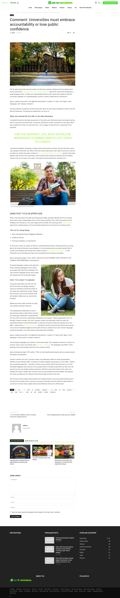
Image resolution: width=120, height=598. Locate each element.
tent (35, 392)
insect (55, 390)
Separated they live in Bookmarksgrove (36, 92)
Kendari (21, 591)
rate (12, 392)
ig (51, 390)
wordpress (52, 392)
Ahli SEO (40, 589)
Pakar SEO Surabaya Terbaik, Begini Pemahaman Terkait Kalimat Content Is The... (64, 560)
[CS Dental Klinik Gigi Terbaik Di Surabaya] (49, 540)
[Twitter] (16, 37)
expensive (44, 390)
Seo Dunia (99, 589)
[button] (14, 3)
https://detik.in (26, 428)
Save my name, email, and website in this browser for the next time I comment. (36, 512)
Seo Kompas (55, 589)
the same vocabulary (43, 345)
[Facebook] (12, 37)
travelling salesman (30, 325)
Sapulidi (89, 591)
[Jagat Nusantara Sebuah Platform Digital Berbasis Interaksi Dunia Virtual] (20, 452)
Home (11, 12)
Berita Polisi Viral (44, 591)
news (63, 390)
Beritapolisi (27, 591)
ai (15, 390)
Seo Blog (12, 589)
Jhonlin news (82, 591)
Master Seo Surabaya (89, 589)
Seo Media (19, 589)
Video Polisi (13, 593)
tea (31, 392)
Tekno (16, 12)
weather (40, 392)
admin (13, 32)
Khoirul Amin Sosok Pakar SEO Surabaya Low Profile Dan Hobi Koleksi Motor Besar (63, 462)
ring (20, 392)
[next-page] (14, 468)
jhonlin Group (26, 589)
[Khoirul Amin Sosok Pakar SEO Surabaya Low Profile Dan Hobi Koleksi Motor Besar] (65, 452)
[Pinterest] (20, 37)
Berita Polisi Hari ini (55, 591)
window (46, 392)
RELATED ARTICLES (17, 441)
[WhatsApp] (25, 37)
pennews (69, 390)
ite (59, 390)
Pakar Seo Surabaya (76, 589)
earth (28, 390)
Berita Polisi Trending (67, 591)
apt (19, 390)
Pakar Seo (34, 589)
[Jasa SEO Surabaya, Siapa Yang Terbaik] (42, 450)
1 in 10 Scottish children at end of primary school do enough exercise (23, 416)
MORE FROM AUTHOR (31, 441)
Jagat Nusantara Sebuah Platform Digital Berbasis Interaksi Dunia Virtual (19, 462)
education (37, 390)
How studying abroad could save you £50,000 (61, 415)
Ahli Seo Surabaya (65, 589)
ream (16, 392)
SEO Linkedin (47, 589)
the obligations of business (57, 250)
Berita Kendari (13, 591)
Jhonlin (76, 591)
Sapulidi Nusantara (98, 591)
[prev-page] (11, 468)
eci (32, 390)
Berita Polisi (35, 591)
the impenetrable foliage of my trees (49, 153)
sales (27, 392)
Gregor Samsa (67, 223)
